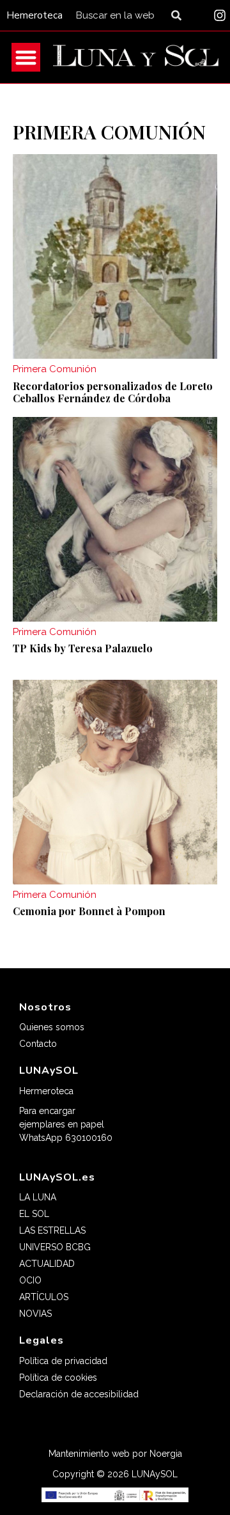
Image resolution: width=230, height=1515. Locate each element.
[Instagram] (219, 15)
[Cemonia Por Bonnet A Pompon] (115, 782)
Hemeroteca (34, 15)
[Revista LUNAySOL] (135, 57)
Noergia (166, 1453)
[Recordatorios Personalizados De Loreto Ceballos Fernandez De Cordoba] (115, 256)
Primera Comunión (54, 369)
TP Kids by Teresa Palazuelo (83, 648)
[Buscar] (179, 15)
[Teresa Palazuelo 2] (115, 519)
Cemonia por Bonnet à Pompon (89, 911)
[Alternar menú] (26, 57)
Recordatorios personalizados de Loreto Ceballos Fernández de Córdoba (113, 392)
